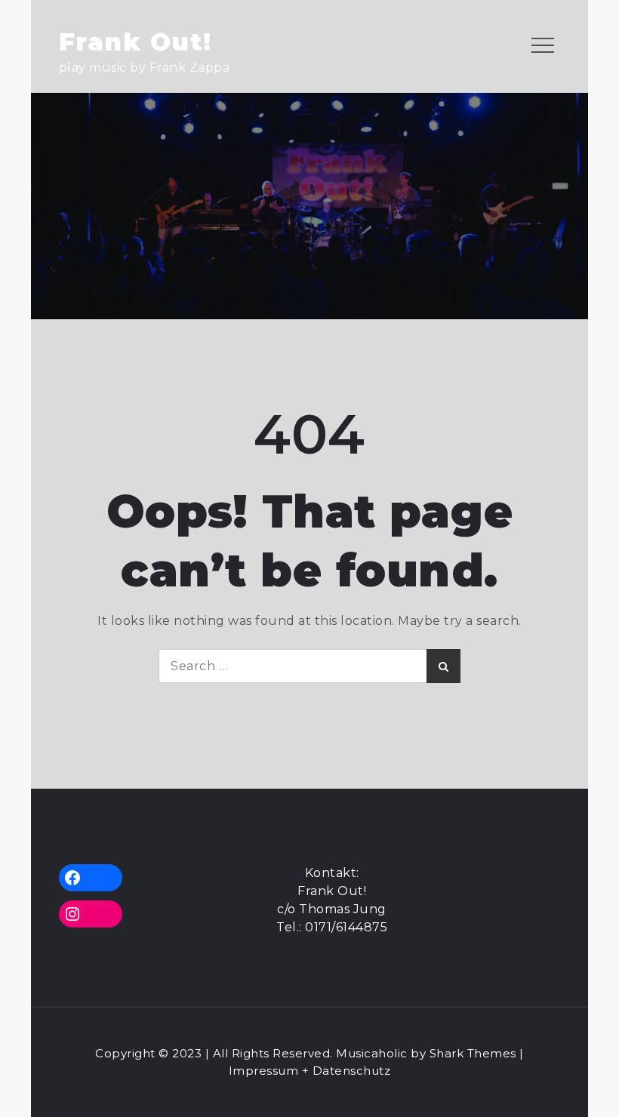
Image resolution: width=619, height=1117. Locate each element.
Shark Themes (475, 1053)
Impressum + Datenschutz (310, 1070)
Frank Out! (135, 42)
